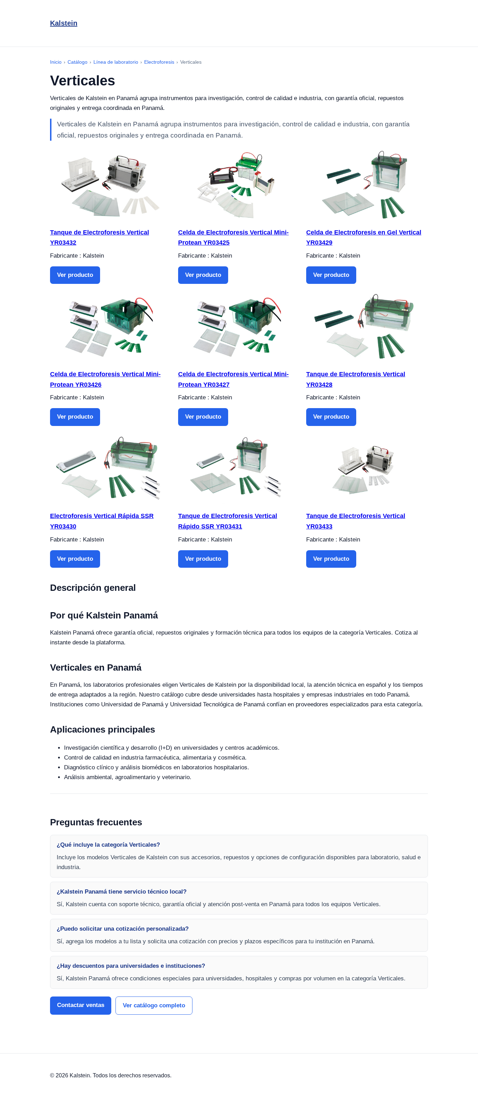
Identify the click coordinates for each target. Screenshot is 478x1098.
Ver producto (75, 275)
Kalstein (63, 23)
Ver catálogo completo (154, 1005)
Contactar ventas (80, 1005)
